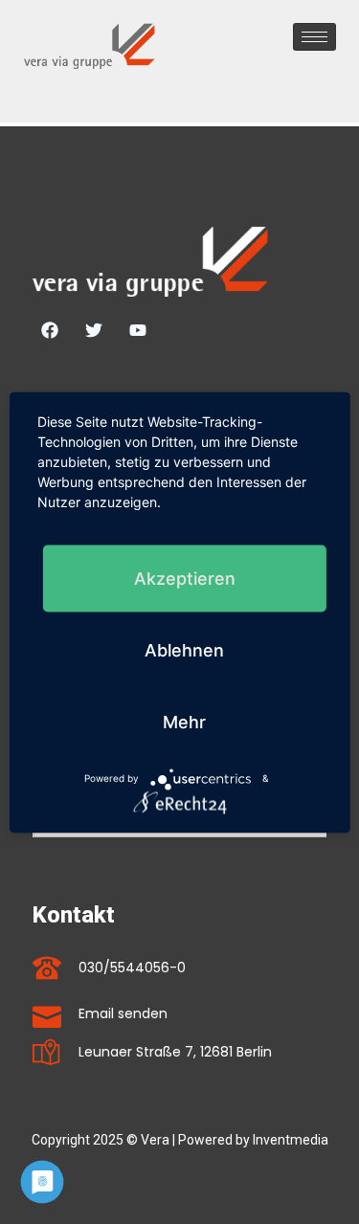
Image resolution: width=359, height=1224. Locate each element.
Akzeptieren (185, 577)
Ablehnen (184, 649)
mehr (184, 721)
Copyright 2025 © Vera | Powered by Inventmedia (180, 1139)
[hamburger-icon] (314, 37)
